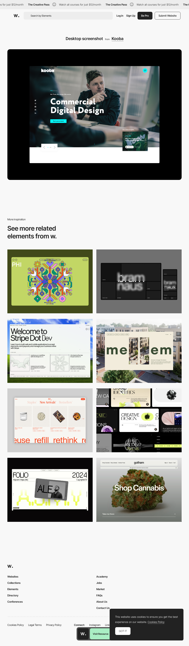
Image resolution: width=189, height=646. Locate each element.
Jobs (99, 582)
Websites (12, 576)
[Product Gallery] (50, 420)
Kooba (117, 39)
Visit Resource (100, 633)
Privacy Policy (53, 624)
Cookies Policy (15, 624)
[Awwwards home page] (83, 633)
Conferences (15, 601)
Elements (12, 589)
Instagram (95, 624)
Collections (13, 582)
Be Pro (145, 15)
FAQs (99, 595)
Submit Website (168, 15)
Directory (12, 595)
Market (100, 589)
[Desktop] (139, 281)
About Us (101, 601)
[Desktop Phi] (50, 281)
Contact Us (103, 607)
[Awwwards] (16, 15)
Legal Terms (35, 624)
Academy (102, 576)
